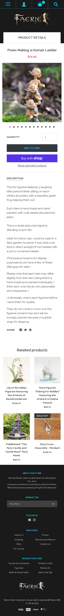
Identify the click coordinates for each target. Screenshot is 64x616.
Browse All (45, 568)
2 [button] (14, 127)
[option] (32, 92)
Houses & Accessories (19, 563)
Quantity (13, 137)
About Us (18, 535)
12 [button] (54, 127)
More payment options (32, 165)
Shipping (19, 539)
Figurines (18, 568)
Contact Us (45, 544)
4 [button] (22, 127)
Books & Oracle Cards (19, 572)
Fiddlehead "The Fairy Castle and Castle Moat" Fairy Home (16, 450)
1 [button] (10, 127)
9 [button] (42, 127)
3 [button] (18, 127)
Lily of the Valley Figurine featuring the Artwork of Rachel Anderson (16, 393)
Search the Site (45, 572)
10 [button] (46, 127)
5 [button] (26, 127)
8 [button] (38, 127)
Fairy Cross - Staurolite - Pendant (47, 446)
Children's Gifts (45, 563)
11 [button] (50, 127)
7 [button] (34, 127)
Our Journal (18, 548)
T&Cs (18, 544)
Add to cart (32, 148)
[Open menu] (8, 4)
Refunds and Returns (45, 539)
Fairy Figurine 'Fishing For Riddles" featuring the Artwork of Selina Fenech (47, 395)
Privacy (45, 535)
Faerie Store (9, 600)
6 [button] (30, 127)
